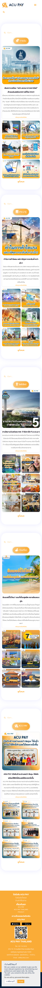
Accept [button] (21, 981)
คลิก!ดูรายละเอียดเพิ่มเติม (21, 117)
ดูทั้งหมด (21, 181)
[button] (35, 5)
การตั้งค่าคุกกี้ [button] (10, 981)
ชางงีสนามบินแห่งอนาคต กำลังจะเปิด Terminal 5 (21, 431)
